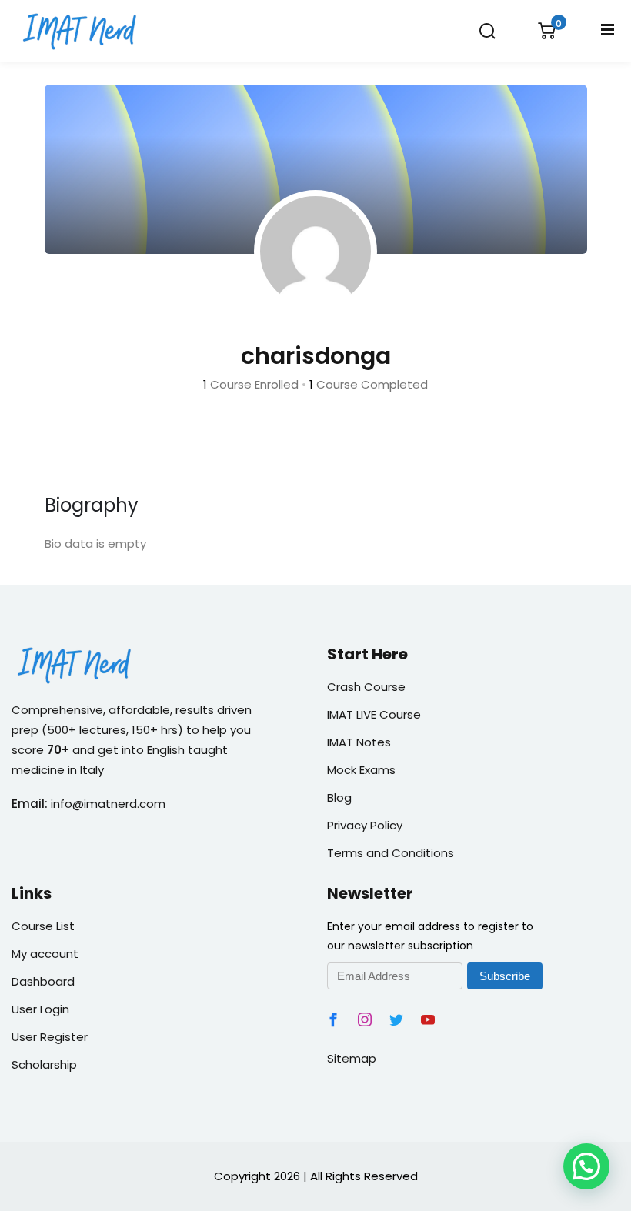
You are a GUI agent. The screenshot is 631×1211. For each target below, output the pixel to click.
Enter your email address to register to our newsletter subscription (430, 935)
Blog (339, 797)
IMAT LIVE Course (374, 714)
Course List (43, 926)
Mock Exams (361, 770)
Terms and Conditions (390, 853)
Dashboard (43, 981)
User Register (50, 1037)
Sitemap (351, 1058)
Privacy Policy (364, 825)
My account (45, 954)
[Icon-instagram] (365, 1019)
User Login (40, 1009)
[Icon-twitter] (396, 1019)
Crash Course (366, 687)
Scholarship (44, 1064)
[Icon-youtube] (428, 1019)
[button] (586, 1166)
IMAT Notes (359, 742)
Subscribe (504, 975)
